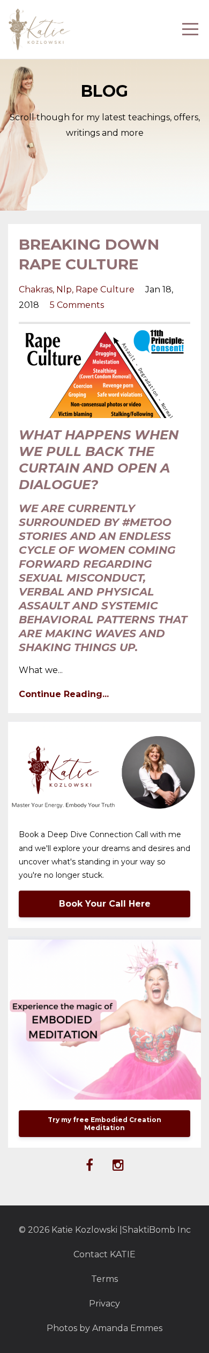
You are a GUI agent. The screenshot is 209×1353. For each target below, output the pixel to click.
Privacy (104, 1303)
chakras (36, 289)
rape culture (105, 289)
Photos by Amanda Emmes (104, 1328)
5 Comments (77, 305)
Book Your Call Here (105, 904)
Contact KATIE (104, 1254)
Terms (104, 1279)
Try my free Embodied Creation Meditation (104, 1124)
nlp (64, 289)
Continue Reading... (64, 694)
